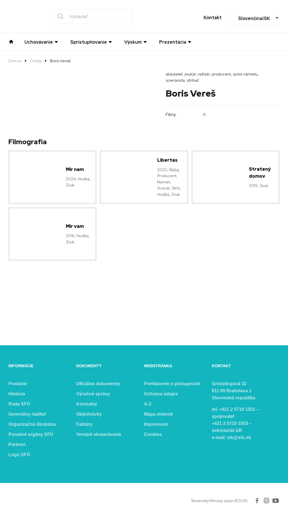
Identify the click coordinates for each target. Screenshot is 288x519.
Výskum (133, 42)
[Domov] (11, 41)
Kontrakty (86, 404)
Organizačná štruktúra (32, 424)
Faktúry (84, 424)
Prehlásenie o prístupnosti (172, 383)
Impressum (156, 424)
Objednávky (89, 414)
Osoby (36, 60)
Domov (14, 60)
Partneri (16, 444)
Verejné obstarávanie (98, 434)
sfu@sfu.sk (239, 437)
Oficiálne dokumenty (98, 383)
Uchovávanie (38, 42)
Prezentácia (172, 42)
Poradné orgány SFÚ (30, 434)
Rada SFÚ (19, 404)
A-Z (148, 404)
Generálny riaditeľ (27, 414)
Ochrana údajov (161, 393)
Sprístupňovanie (88, 42)
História (16, 393)
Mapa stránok (158, 414)
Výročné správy (93, 393)
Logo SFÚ (19, 454)
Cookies (153, 434)
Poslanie (17, 383)
